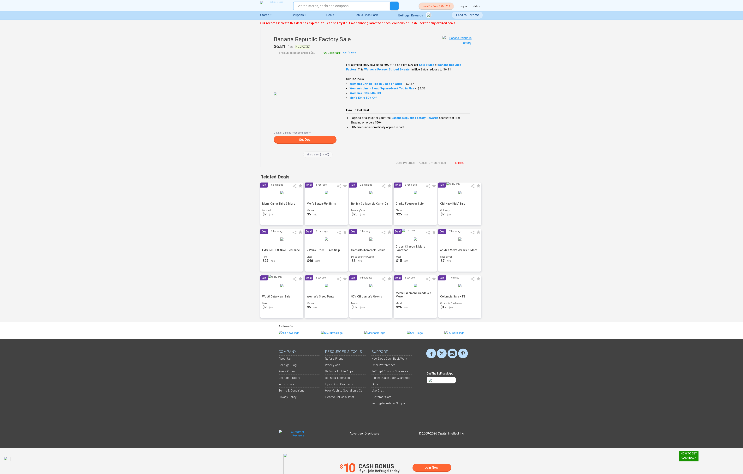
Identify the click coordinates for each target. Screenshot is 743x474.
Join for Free (349, 52)
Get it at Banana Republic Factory (292, 132)
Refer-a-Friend (334, 358)
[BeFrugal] (274, 2)
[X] (442, 353)
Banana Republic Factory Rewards (414, 118)
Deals (330, 15)
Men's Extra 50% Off (363, 97)
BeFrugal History (289, 378)
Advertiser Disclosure (364, 433)
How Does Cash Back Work (389, 358)
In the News (286, 384)
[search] (394, 6)
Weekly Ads (332, 365)
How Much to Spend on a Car (344, 390)
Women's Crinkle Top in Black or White (375, 84)
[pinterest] (463, 353)
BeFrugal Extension (337, 378)
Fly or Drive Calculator (339, 384)
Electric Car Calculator (339, 397)
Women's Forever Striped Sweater (387, 69)
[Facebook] (431, 353)
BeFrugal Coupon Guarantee (390, 371)
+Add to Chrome (467, 15)
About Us (285, 358)
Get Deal (305, 139)
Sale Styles (426, 65)
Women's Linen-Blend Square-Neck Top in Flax (381, 88)
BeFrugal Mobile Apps (339, 371)
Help (476, 6)
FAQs (375, 384)
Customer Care (381, 397)
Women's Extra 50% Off (365, 93)
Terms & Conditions (291, 390)
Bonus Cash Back (366, 15)
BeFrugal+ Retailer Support (389, 403)
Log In (463, 6)
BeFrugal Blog (288, 365)
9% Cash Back (332, 52)
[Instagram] (452, 353)
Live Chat (377, 390)
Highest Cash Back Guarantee (391, 378)
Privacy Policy (287, 397)
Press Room (287, 371)
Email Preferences (383, 365)
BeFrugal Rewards (411, 15)
